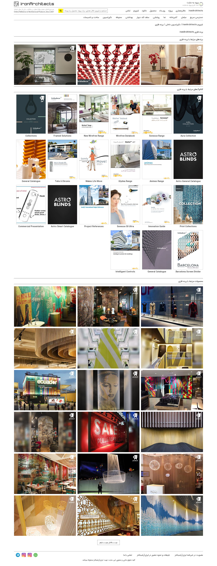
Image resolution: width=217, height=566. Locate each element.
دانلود (144, 10)
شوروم (136, 10)
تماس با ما (127, 555)
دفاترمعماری (181, 10)
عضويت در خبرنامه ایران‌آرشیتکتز (188, 555)
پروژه (170, 10)
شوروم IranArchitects (192, 24)
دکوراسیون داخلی (172, 24)
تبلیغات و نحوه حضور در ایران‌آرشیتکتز (153, 555)
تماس (128, 10)
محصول (153, 10)
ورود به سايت (193, 2)
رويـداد (162, 10)
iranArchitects (196, 10)
